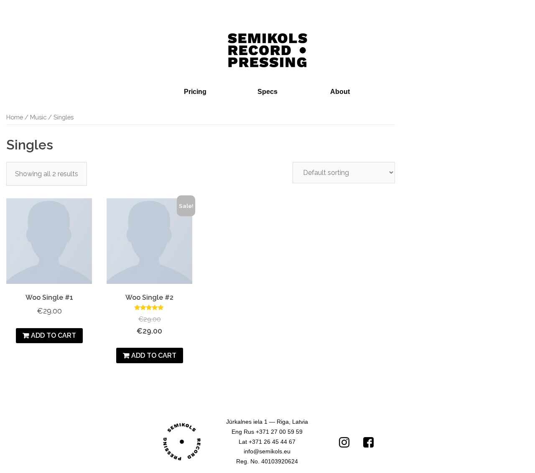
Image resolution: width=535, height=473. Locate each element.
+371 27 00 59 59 (279, 431)
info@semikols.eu (267, 451)
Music (38, 117)
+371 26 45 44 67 (272, 441)
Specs (267, 91)
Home (14, 117)
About (340, 91)
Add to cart (53, 335)
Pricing (195, 91)
